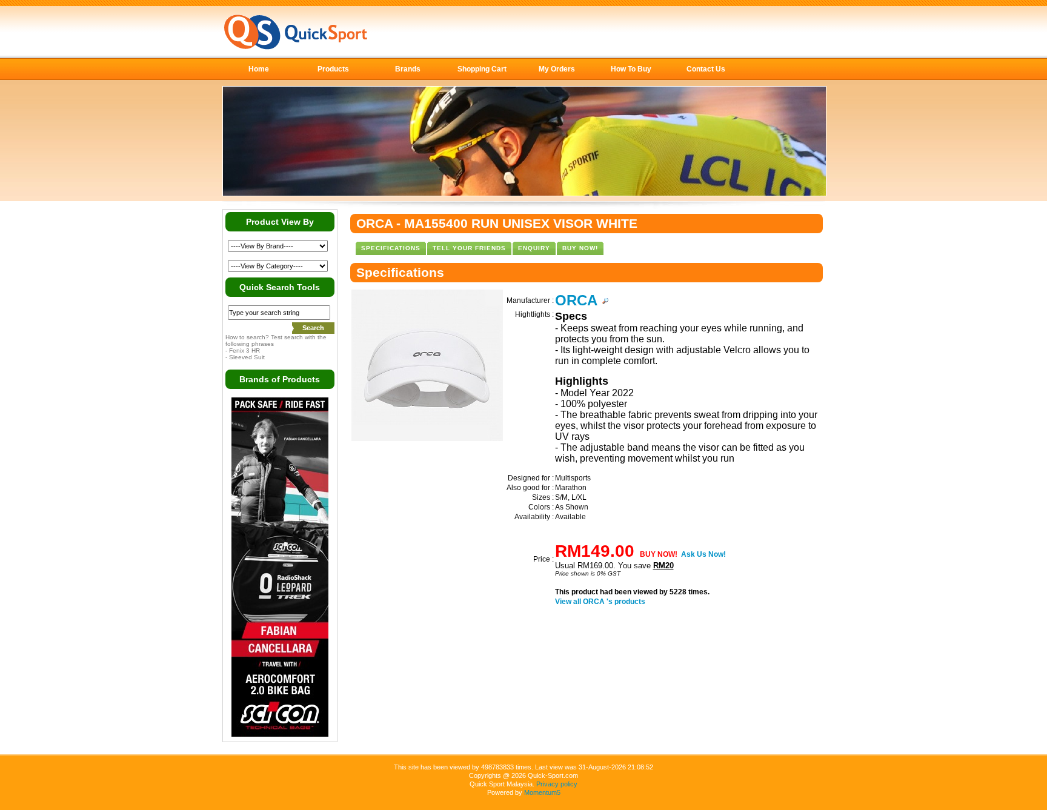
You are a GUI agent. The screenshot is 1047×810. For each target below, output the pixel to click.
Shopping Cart (482, 69)
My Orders (557, 69)
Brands (407, 69)
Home (258, 69)
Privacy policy (556, 784)
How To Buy (631, 69)
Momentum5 (542, 792)
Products (333, 69)
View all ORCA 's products (600, 601)
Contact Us (705, 69)
